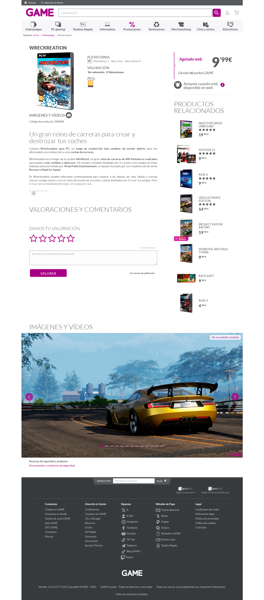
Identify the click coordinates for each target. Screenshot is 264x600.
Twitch (129, 557)
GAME (40, 12)
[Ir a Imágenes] (69, 115)
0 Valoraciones (115, 72)
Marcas (49, 536)
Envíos (88, 527)
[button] (217, 13)
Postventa (90, 536)
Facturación (91, 541)
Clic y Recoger (93, 518)
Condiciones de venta (207, 509)
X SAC (130, 515)
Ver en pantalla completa (225, 337)
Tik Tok (130, 539)
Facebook (131, 527)
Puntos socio (168, 539)
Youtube (131, 533)
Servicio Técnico (94, 545)
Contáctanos (92, 509)
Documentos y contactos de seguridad (52, 465)
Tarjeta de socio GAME (57, 518)
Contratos (201, 527)
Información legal (204, 513)
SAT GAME (51, 527)
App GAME (51, 523)
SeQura (165, 527)
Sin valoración (96, 72)
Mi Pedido (90, 531)
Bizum (164, 515)
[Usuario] (227, 13)
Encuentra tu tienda (56, 513)
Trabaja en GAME (55, 509)
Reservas (90, 523)
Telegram (131, 545)
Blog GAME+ (133, 551)
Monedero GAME (171, 533)
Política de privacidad (207, 518)
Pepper (165, 521)
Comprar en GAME (95, 513)
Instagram (132, 521)
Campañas (51, 531)
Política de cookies (205, 523)
